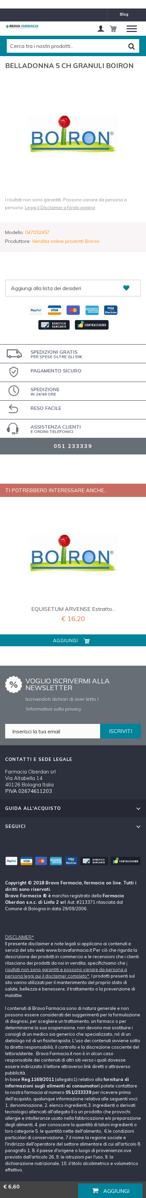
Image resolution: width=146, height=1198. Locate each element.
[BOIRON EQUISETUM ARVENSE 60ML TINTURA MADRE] (73, 554)
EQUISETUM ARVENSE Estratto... (73, 608)
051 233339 (73, 446)
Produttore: (18, 241)
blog (124, 14)
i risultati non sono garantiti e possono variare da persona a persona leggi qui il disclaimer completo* (66, 969)
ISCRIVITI (120, 731)
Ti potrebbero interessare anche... (56, 490)
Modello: (14, 232)
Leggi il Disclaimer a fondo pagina (60, 207)
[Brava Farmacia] (22, 26)
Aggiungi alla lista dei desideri (46, 288)
